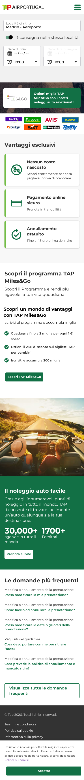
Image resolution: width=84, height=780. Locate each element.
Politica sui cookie (16, 760)
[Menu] (77, 7)
